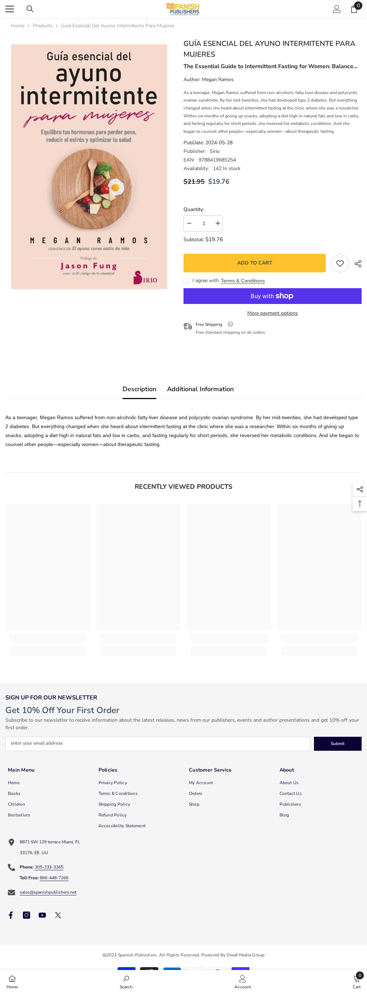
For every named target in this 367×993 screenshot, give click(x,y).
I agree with (205, 280)
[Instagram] (26, 915)
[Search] (30, 9)
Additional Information (200, 389)
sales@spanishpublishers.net (48, 892)
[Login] (337, 9)
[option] (89, 166)
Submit (337, 743)
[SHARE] (355, 263)
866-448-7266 (54, 878)
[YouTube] (42, 915)
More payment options (272, 313)
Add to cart (254, 262)
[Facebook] (10, 915)
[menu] (9, 9)
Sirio (215, 151)
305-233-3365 (49, 867)
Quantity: (194, 209)
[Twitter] (58, 915)
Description (139, 389)
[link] (340, 263)
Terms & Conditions (243, 281)
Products (43, 25)
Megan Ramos (218, 79)
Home (17, 25)
